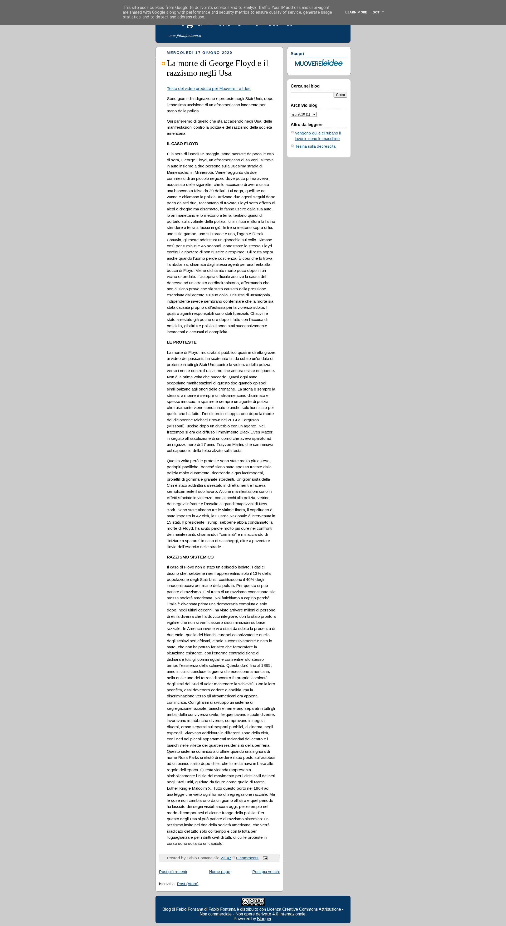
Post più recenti (173, 871)
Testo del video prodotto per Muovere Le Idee (209, 88)
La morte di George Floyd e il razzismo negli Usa (217, 68)
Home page (219, 871)
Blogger (264, 919)
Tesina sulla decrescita (315, 146)
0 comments (247, 858)
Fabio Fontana (222, 909)
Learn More (356, 12)
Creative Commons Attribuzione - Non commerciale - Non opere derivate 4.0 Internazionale (272, 911)
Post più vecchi (266, 871)
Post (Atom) (187, 883)
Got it (378, 12)
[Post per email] (264, 858)
